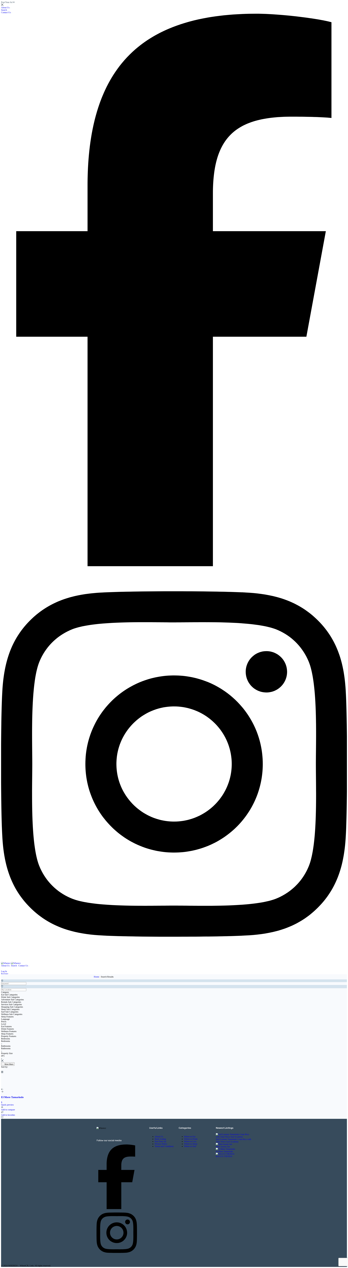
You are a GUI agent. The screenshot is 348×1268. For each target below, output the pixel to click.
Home (97, 977)
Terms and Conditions (164, 1146)
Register (4, 974)
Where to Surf (190, 1146)
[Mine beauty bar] (224, 1144)
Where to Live (190, 1141)
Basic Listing (160, 1139)
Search (4, 10)
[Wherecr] (6, 963)
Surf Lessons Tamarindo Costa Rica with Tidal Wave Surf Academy (233, 1140)
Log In (4, 971)
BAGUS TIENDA (224, 1156)
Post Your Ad (160, 1141)
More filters (9, 1064)
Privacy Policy (161, 1144)
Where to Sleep (190, 1144)
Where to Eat (189, 1136)
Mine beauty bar (223, 1146)
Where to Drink (191, 1139)
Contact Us (6, 12)
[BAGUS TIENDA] (225, 1154)
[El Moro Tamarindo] (225, 1149)
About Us (5, 7)
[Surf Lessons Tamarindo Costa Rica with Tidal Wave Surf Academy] (233, 1137)
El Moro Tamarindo (224, 1151)
